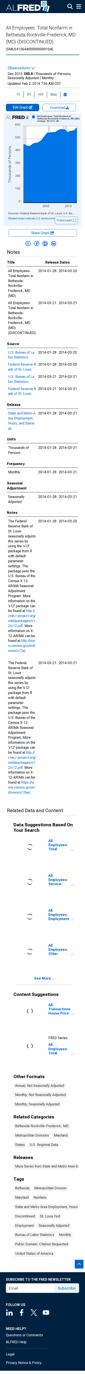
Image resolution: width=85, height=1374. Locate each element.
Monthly (65, 1235)
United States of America (34, 1253)
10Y (41, 94)
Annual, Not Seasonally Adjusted (39, 1086)
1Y (18, 94)
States (20, 1145)
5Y (29, 94)
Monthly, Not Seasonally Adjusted (40, 1095)
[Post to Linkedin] (53, 243)
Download (58, 108)
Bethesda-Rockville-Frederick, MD (41, 1126)
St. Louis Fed (50, 1216)
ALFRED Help (16, 1342)
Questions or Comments (24, 1335)
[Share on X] (28, 243)
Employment (24, 1226)
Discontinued (25, 1216)
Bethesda (22, 1188)
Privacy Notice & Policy (24, 1363)
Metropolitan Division (50, 1188)
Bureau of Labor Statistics (34, 1235)
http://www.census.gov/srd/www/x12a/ (21, 646)
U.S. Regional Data (44, 1145)
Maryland (61, 1135)
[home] (28, 6)
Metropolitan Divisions (32, 1135)
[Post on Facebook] (36, 243)
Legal (10, 1354)
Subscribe (66, 1288)
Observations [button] (19, 68)
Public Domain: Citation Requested (41, 1244)
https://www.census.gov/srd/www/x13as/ (21, 787)
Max (53, 94)
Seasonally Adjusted (54, 1226)
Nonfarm (40, 1197)
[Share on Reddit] (45, 243)
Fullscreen (64, 220)
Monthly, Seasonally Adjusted (37, 1104)
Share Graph (40, 233)
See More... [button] (44, 978)
